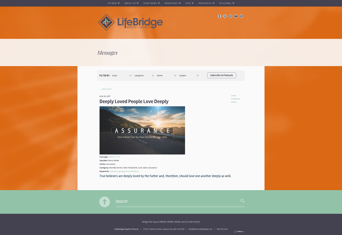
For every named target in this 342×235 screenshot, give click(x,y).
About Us (130, 3)
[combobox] (121, 76)
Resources (205, 3)
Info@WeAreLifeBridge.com (200, 229)
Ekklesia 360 (239, 231)
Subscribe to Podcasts (221, 75)
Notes (233, 102)
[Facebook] (219, 16)
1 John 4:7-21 (114, 157)
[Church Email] (241, 16)
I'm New (112, 3)
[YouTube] (236, 16)
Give (188, 3)
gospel (122, 171)
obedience (134, 171)
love (127, 171)
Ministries (171, 3)
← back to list (105, 89)
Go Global (225, 3)
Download (235, 98)
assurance (114, 171)
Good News (150, 3)
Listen (233, 95)
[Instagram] (230, 16)
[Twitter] (225, 16)
